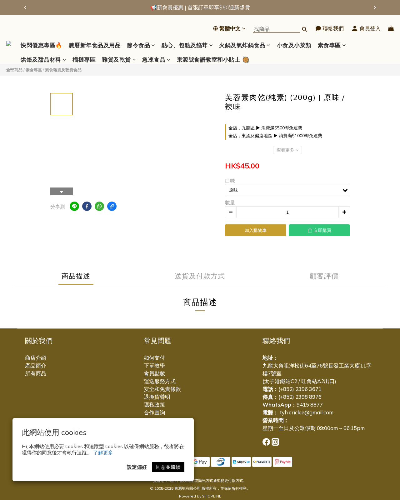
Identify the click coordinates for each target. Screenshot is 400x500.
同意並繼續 (168, 467)
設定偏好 (137, 467)
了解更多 (103, 452)
